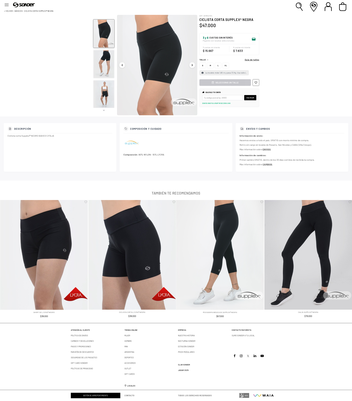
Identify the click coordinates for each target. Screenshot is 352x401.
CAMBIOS (267, 164)
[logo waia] (263, 395)
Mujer (127, 335)
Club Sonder (184, 364)
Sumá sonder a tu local (243, 335)
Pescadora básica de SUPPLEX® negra (220, 312)
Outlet (127, 368)
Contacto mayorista (241, 330)
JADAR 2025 (183, 370)
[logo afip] (244, 395)
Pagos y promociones (81, 346)
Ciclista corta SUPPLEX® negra (38, 11)
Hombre (128, 341)
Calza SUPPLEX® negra (308, 312)
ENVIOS (267, 149)
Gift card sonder (79, 363)
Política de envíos (79, 335)
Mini (126, 346)
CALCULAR (250, 97)
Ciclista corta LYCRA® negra (132, 312)
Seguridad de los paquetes (84, 357)
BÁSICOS (18, 11)
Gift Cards (129, 374)
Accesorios (130, 363)
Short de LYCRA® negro (44, 312)
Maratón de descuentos (82, 352)
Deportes (129, 357)
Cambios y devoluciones (82, 341)
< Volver (8, 11)
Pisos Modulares (186, 352)
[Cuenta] (328, 7)
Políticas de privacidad (82, 368)
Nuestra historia (186, 335)
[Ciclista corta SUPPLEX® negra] (157, 65)
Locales (131, 385)
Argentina (129, 352)
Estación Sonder (186, 346)
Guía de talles (252, 59)
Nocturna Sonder (186, 341)
